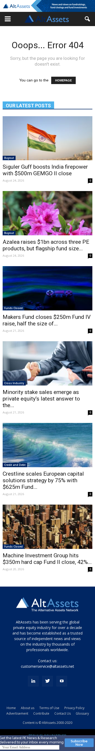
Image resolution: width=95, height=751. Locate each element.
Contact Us (62, 713)
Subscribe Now (79, 743)
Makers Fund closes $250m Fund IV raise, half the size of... (47, 320)
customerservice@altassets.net (47, 666)
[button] (8, 19)
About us (27, 708)
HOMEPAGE (63, 80)
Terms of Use (49, 708)
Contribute (41, 713)
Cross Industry (14, 383)
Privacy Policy (74, 708)
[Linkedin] (33, 681)
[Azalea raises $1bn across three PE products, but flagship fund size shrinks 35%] (47, 213)
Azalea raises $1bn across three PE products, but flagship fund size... (46, 245)
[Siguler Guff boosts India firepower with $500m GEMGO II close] (47, 138)
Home (11, 708)
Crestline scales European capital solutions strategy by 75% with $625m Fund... (43, 480)
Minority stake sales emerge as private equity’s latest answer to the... (41, 398)
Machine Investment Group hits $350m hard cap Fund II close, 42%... (47, 558)
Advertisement (17, 713)
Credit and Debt (15, 465)
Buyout (9, 158)
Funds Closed (13, 308)
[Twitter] (47, 681)
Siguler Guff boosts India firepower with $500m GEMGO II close (45, 170)
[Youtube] (61, 681)
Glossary (82, 713)
